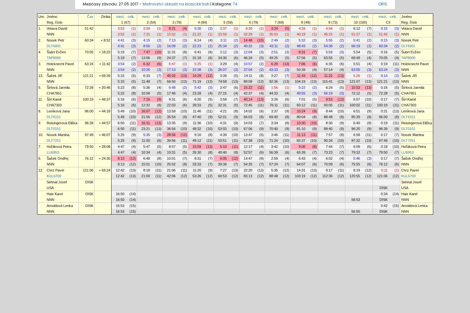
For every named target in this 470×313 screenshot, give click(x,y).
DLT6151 (54, 117)
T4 (235, 4)
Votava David (57, 28)
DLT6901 (54, 46)
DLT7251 (54, 140)
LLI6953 (53, 152)
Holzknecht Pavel (60, 64)
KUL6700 (54, 176)
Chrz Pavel (55, 170)
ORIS (382, 4)
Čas (90, 17)
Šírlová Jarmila (58, 87)
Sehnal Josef (57, 182)
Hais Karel (55, 194)
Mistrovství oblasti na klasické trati (176, 4)
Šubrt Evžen (56, 52)
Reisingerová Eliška (62, 123)
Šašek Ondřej (57, 158)
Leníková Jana (58, 111)
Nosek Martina (58, 135)
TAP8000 (54, 58)
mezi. (120, 17)
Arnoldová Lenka (60, 206)
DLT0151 (54, 129)
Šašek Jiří (54, 76)
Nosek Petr (55, 40)
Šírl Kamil (54, 99)
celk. (131, 17)
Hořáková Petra (59, 147)
